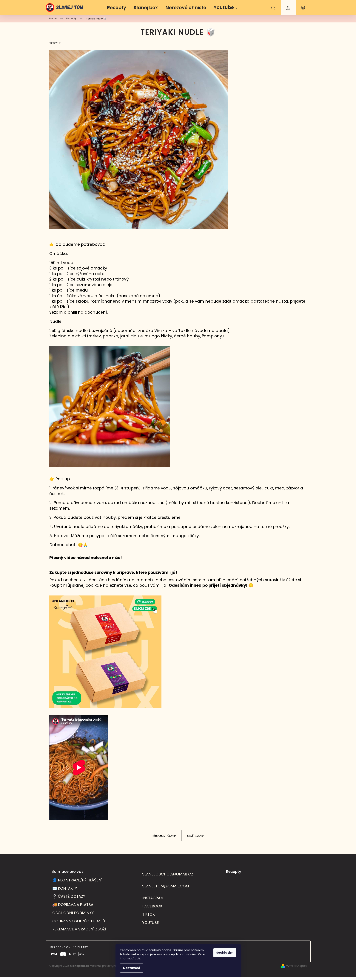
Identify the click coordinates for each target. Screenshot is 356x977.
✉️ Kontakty (64, 888)
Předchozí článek (164, 835)
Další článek (195, 835)
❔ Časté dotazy (68, 896)
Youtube (150, 922)
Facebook (152, 906)
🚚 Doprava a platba (72, 904)
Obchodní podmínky (73, 912)
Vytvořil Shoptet (296, 966)
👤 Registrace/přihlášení (77, 880)
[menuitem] (116, 7)
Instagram (153, 898)
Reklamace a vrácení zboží (79, 929)
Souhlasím (224, 952)
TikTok (148, 914)
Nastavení (131, 968)
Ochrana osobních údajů (78, 921)
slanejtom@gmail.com (165, 886)
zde (137, 958)
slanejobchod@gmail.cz (167, 874)
